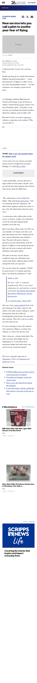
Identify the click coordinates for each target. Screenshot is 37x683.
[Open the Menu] (3, 2)
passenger (27, 117)
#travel (29, 293)
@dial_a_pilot (13, 278)
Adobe (10, 55)
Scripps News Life (9, 17)
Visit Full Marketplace (28, 407)
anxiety (22, 104)
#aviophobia (21, 291)
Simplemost (6, 359)
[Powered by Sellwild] (32, 521)
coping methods (19, 305)
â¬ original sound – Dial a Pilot (19, 301)
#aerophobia (30, 291)
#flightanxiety (22, 293)
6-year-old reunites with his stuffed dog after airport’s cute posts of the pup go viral (20, 391)
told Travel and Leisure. (20, 201)
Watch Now (31, 2)
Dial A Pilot (21, 166)
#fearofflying (12, 293)
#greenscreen (12, 296)
